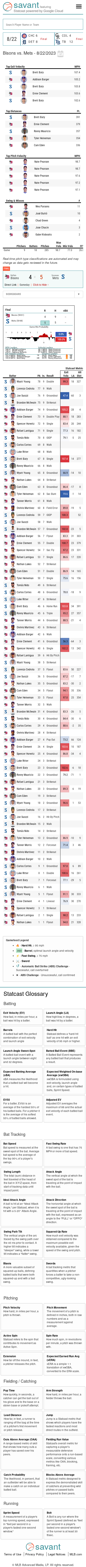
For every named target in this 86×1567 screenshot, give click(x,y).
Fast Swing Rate (56, 1143)
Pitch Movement (57, 1307)
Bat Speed (9, 1143)
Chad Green (42, 220)
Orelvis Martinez (25, 508)
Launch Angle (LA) (57, 1013)
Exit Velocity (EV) (14, 1013)
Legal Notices (57, 1554)
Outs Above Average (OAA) (20, 1439)
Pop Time (9, 1390)
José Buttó (41, 213)
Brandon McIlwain (26, 402)
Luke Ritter (22, 451)
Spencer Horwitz (25, 423)
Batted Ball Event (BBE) (60, 1051)
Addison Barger (41, 79)
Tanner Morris (24, 501)
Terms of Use (13, 1554)
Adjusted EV (53, 1100)
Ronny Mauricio (42, 131)
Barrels (8, 1030)
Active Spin (10, 1335)
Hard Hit (27, 945)
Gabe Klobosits (44, 234)
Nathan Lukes (24, 479)
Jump (49, 1415)
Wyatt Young (23, 381)
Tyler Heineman (42, 138)
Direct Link (11, 284)
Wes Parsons (42, 206)
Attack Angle (54, 1172)
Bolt (49, 1513)
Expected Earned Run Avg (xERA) (63, 1358)
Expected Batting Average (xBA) (19, 1073)
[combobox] (43, 24)
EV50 (6, 1100)
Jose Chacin (42, 227)
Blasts (7, 1263)
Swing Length (12, 1172)
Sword (26, 961)
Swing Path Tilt (13, 1231)
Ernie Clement (40, 93)
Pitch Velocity (11, 1307)
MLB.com (76, 1554)
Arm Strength (54, 1390)
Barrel (28, 951)
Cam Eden (39, 145)
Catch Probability (14, 1475)
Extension (9, 1356)
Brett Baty (38, 72)
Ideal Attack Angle (14, 1200)
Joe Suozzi (22, 395)
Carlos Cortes (24, 444)
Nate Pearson (41, 161)
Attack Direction (56, 1200)
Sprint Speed (11, 1513)
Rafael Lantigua (25, 430)
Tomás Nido (23, 437)
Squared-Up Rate (56, 1231)
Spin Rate (52, 1335)
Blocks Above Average (60, 1475)
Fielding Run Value (57, 1439)
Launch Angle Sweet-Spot (19, 1051)
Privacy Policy (35, 1554)
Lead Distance (13, 1415)
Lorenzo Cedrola (25, 388)
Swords (51, 1263)
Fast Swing (28, 956)
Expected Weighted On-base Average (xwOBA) (64, 1073)
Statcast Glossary (26, 993)
